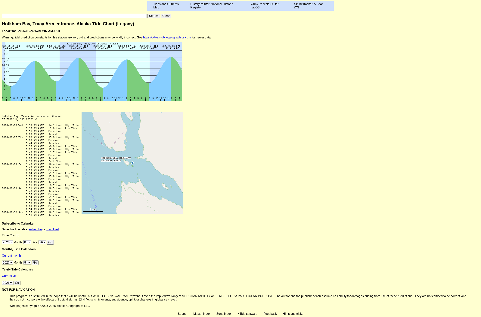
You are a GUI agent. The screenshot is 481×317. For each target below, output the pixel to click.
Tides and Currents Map (166, 5)
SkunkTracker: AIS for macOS (264, 5)
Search (182, 313)
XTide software (247, 313)
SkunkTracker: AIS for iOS (308, 5)
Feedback (270, 313)
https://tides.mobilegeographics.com (167, 37)
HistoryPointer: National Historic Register (211, 5)
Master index (201, 313)
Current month (11, 255)
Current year (10, 275)
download (52, 229)
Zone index (223, 313)
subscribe (35, 229)
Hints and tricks (293, 313)
